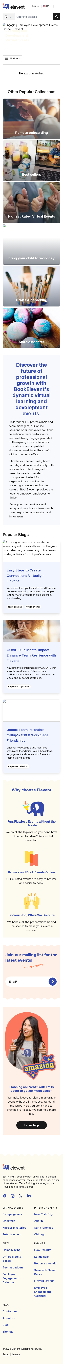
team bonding (15, 607)
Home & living (11, 1250)
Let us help (31, 1125)
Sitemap (8, 1331)
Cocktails (9, 1221)
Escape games (12, 1214)
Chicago (39, 1234)
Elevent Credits (44, 1281)
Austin (38, 1221)
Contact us (10, 1311)
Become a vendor (46, 1263)
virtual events (33, 607)
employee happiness (18, 686)
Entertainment (12, 1234)
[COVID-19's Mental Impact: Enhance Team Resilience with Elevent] (31, 631)
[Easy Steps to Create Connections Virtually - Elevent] (31, 551)
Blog (6, 1325)
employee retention (18, 766)
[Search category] (8, 16)
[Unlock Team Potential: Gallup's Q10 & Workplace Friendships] (31, 711)
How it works (42, 1250)
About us (9, 1318)
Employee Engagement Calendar (11, 1278)
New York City (43, 1214)
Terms (6, 1354)
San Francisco (43, 1227)
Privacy (16, 1354)
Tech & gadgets (13, 1267)
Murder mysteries (14, 1227)
